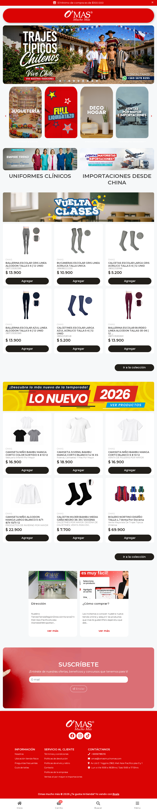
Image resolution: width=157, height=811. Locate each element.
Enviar (80, 688)
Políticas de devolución (56, 758)
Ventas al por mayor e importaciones (63, 776)
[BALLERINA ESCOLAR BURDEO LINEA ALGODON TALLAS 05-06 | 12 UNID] (129, 304)
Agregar (27, 281)
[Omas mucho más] (78, 15)
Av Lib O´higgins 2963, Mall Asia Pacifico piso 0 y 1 (116, 763)
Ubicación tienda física (26, 758)
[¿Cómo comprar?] (104, 584)
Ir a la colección (134, 367)
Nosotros (19, 754)
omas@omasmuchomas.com (106, 758)
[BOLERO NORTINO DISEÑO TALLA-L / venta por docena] (129, 494)
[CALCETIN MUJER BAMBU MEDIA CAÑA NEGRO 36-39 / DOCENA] (78, 494)
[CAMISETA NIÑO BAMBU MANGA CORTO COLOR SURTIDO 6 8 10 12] (27, 429)
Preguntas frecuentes (26, 763)
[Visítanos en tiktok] (87, 735)
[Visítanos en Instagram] (79, 735)
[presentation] (4, 54)
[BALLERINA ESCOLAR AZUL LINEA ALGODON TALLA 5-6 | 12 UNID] (27, 304)
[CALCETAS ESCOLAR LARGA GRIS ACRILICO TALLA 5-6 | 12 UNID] (129, 240)
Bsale (116, 794)
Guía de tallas (22, 767)
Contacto (48, 767)
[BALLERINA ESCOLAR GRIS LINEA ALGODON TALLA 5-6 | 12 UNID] (27, 240)
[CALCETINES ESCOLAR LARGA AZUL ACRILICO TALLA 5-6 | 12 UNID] (78, 304)
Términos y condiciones (56, 754)
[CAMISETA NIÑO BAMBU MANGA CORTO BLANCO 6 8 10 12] (129, 429)
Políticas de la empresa (56, 772)
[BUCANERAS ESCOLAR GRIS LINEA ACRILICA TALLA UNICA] (78, 240)
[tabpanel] (52, 603)
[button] (60, 81)
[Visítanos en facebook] (72, 735)
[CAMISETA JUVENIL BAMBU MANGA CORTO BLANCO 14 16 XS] (78, 429)
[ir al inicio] (80, 725)
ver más (52, 631)
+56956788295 (98, 754)
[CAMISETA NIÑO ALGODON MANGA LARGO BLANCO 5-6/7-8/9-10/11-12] (27, 494)
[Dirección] (53, 584)
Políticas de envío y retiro (57, 763)
